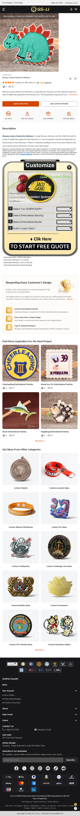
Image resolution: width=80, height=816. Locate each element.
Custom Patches (25, 154)
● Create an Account (11, 702)
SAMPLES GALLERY (10, 679)
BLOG (4, 685)
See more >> (40, 441)
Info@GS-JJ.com (44, 729)
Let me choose (20, 811)
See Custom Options (59, 104)
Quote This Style (20, 104)
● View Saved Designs (11, 699)
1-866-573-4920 (12, 729)
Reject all (64, 807)
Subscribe (70, 760)
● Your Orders (8, 695)
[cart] (76, 9)
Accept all (64, 802)
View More (73, 94)
